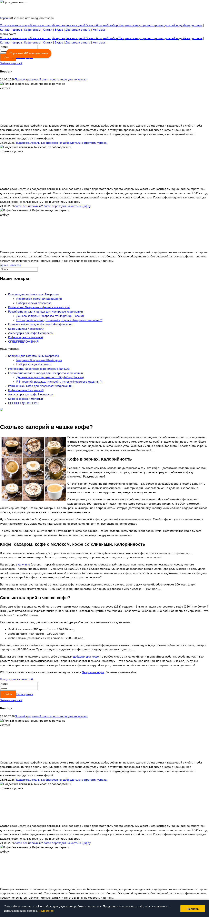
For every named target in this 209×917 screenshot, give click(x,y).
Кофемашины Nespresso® (25, 328)
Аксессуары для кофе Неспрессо (30, 333)
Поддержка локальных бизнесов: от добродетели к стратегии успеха (61, 142)
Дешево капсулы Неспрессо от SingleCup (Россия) (50, 315)
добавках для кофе (86, 656)
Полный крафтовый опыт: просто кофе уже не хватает (51, 79)
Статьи (48, 29)
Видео (59, 29)
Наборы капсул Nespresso (33, 303)
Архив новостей (10, 265)
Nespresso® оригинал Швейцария (39, 298)
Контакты (99, 29)
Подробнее (46, 910)
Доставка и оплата (78, 29)
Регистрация (24, 694)
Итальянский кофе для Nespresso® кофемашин (40, 324)
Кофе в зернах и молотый (25, 337)
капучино (24, 564)
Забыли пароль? (11, 63)
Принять (193, 908)
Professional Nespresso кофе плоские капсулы (39, 307)
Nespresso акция (93, 672)
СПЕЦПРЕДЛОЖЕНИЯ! (23, 341)
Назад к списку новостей (16, 679)
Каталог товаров (11, 29)
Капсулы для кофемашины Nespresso (33, 294)
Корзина (5, 18)
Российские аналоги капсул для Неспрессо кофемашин (45, 311)
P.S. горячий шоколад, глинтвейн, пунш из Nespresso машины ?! (59, 320)
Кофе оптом (32, 29)
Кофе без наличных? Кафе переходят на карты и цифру (53, 206)
